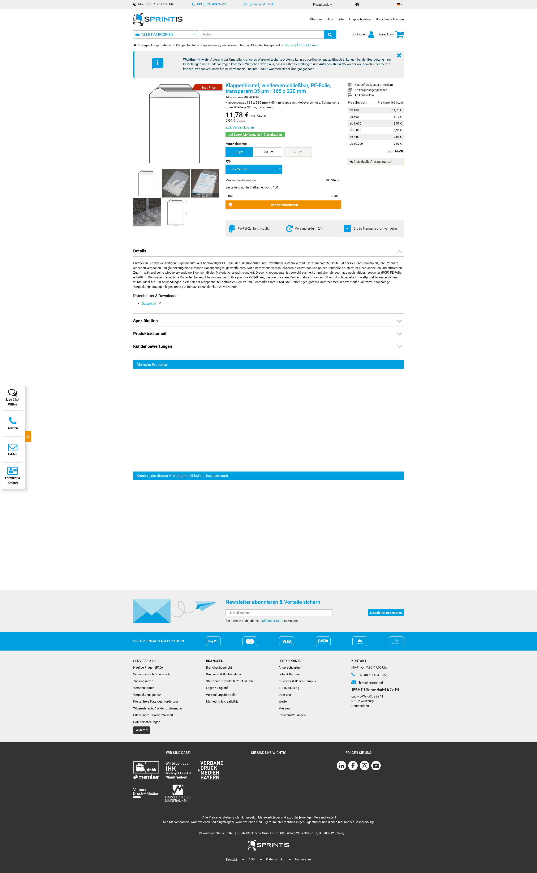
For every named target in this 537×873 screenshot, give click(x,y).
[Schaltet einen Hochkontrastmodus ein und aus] (357, 4)
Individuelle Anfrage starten (372, 162)
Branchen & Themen (390, 19)
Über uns (316, 19)
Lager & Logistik (217, 688)
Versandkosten (143, 688)
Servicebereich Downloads (151, 674)
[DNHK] (146, 770)
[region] (268, 420)
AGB (252, 859)
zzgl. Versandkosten (239, 127)
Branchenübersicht (219, 667)
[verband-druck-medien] (210, 770)
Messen (284, 708)
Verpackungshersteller (221, 695)
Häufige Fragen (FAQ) (148, 667)
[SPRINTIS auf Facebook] (353, 765)
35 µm (239, 152)
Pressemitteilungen (292, 715)
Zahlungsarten (143, 681)
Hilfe (330, 19)
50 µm (268, 152)
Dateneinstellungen (146, 722)
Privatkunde (321, 4)
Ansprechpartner (360, 19)
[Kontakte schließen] (28, 436)
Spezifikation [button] (145, 320)
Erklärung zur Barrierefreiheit (153, 715)
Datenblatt (149, 303)
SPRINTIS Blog (289, 688)
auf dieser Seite (272, 621)
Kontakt (231, 859)
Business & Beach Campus (297, 681)
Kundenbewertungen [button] (152, 346)
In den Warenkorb (284, 205)
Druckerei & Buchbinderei (223, 674)
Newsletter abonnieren (386, 613)
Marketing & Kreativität (222, 701)
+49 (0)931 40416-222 (211, 4)
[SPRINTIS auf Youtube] (376, 765)
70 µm (298, 152)
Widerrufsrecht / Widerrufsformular (157, 708)
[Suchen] (330, 34)
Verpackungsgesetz (147, 695)
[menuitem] (239, 152)
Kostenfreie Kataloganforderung (155, 701)
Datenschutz (275, 859)
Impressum (303, 859)
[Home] (135, 45)
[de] (400, 4)
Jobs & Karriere (289, 674)
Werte (283, 701)
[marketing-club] (178, 793)
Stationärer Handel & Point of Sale (230, 681)
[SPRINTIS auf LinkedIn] (341, 765)
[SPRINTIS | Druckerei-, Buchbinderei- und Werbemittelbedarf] (157, 19)
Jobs (341, 19)
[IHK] (178, 770)
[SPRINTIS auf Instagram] (364, 765)
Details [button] (139, 251)
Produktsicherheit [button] (150, 333)
